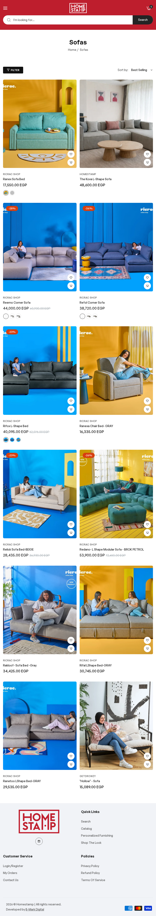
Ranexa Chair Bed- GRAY (96, 426)
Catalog (86, 828)
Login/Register (13, 866)
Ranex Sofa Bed (14, 179)
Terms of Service (93, 880)
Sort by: (123, 70)
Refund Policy (90, 873)
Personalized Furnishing (97, 835)
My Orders (10, 873)
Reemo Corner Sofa (16, 302)
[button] (71, 154)
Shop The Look (91, 842)
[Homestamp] (78, 8)
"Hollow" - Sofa (90, 781)
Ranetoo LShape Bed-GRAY (22, 781)
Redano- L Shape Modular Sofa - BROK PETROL (112, 549)
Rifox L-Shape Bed (15, 426)
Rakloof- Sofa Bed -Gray (20, 665)
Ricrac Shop (11, 174)
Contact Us (10, 880)
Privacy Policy (90, 866)
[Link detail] (39, 841)
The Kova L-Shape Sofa (96, 179)
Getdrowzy (88, 776)
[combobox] (78, 19)
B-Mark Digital (35, 909)
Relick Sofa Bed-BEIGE (18, 549)
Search (143, 19)
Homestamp (88, 174)
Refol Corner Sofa (92, 302)
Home (72, 49)
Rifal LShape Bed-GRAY (96, 665)
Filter (15, 70)
